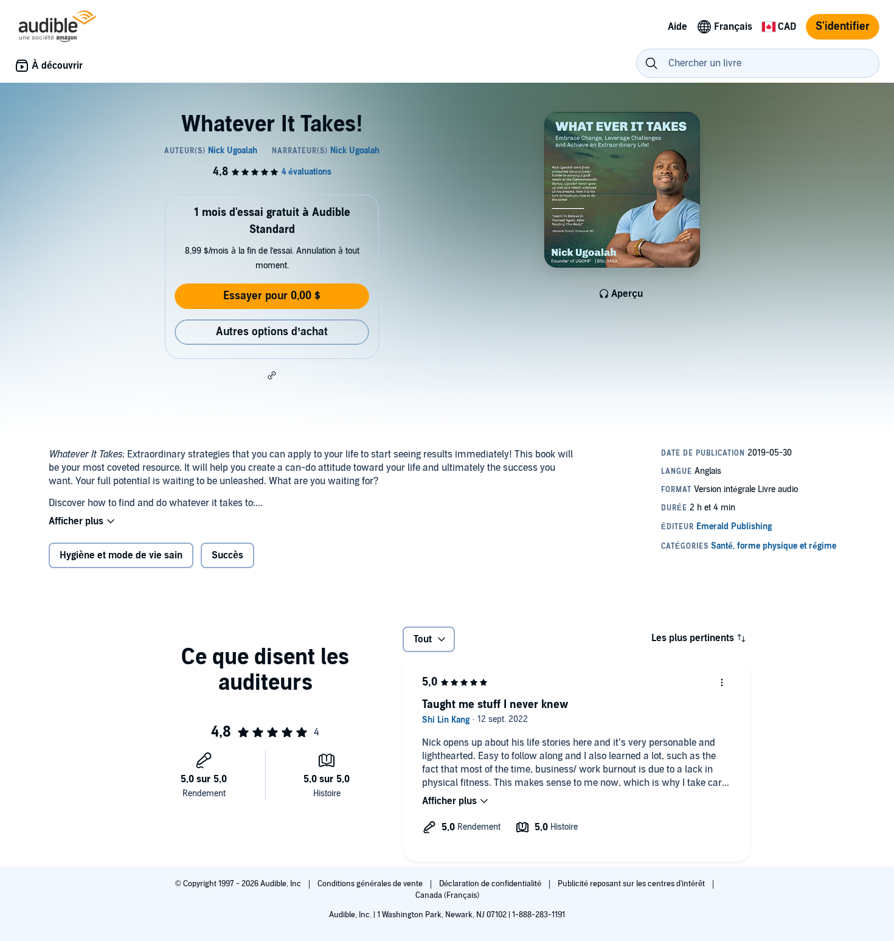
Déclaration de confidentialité (491, 884)
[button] (272, 375)
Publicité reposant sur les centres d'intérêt (632, 884)
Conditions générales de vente (370, 884)
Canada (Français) (447, 895)
